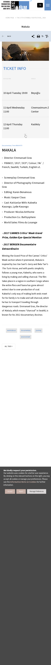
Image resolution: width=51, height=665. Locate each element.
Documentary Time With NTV (12, 145)
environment (25, 337)
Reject (21, 491)
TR (40, 5)
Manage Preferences (37, 491)
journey (38, 330)
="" (31, 1)
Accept (10, 491)
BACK (9, 36)
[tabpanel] (25, 51)
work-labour (11, 330)
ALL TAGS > (9, 346)
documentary (26, 330)
